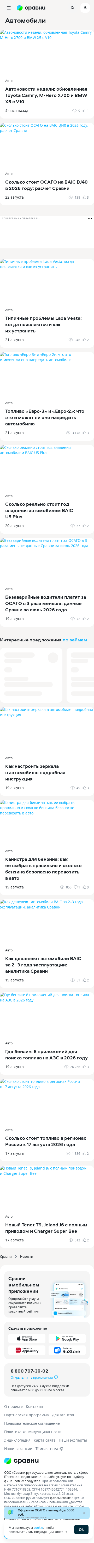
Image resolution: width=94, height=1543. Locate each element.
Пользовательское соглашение (32, 1423)
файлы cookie (60, 1498)
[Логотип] (47, 1461)
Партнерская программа (26, 1414)
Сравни (6, 1256)
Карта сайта (45, 1440)
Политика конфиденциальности (33, 1431)
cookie (38, 1527)
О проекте (13, 1406)
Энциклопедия (17, 1440)
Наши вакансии (18, 1448)
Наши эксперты (73, 1440)
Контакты (34, 1406)
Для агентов (63, 1414)
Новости (26, 1256)
